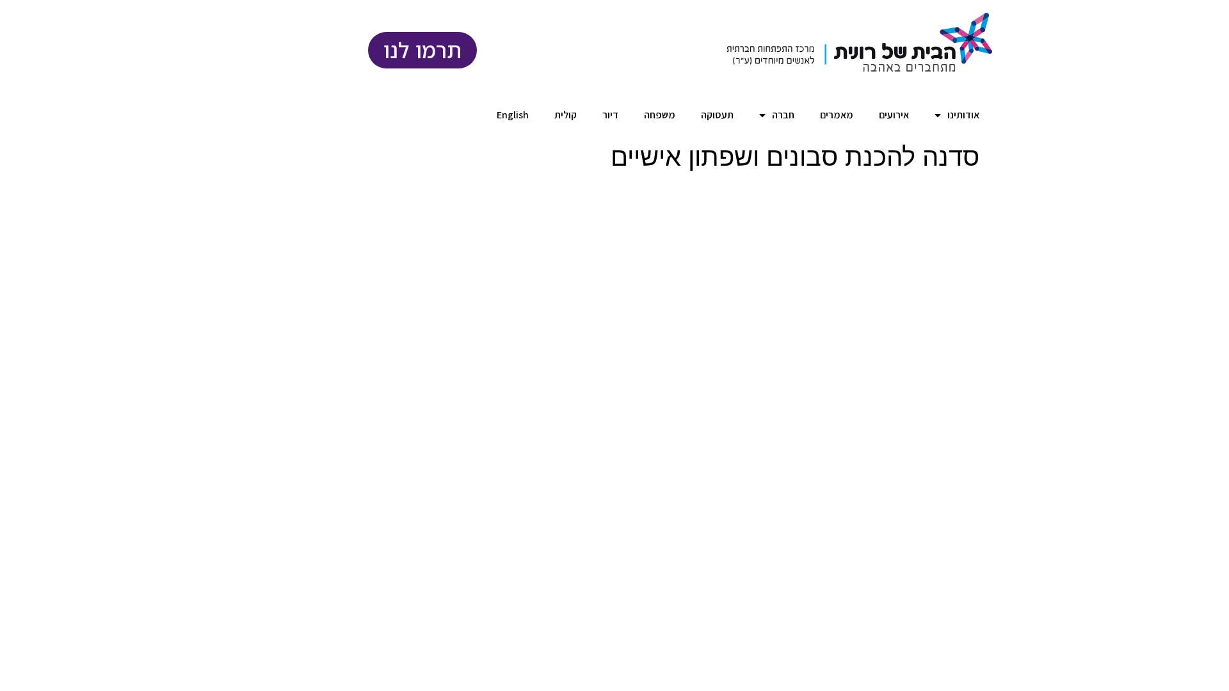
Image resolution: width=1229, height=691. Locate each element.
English (513, 115)
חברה (783, 115)
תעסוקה (717, 115)
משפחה (659, 115)
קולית (565, 115)
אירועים (894, 115)
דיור (610, 115)
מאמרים (836, 115)
